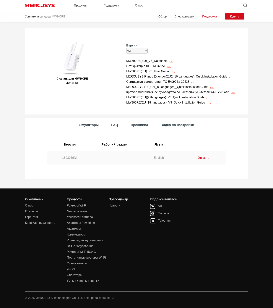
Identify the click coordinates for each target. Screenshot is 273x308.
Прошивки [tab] (139, 125)
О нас (29, 205)
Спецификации (184, 16)
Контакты (31, 211)
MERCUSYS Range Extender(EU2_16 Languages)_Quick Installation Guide (176, 76)
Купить (234, 16)
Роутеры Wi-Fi (77, 205)
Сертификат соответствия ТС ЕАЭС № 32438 (157, 81)
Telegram (164, 220)
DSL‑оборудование (80, 246)
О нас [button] (139, 5)
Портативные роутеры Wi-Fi (86, 257)
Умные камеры (77, 263)
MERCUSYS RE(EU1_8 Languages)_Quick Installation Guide (167, 86)
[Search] (245, 5)
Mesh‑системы (77, 211)
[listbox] (137, 51)
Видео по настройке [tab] (177, 125)
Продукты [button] (80, 5)
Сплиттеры (74, 275)
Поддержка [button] (111, 5)
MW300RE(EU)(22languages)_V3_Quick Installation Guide (165, 97)
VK (160, 206)
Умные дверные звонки (83, 280)
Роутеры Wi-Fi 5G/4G (81, 251)
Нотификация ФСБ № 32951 (145, 66)
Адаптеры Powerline (81, 222)
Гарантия (31, 217)
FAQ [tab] (114, 125)
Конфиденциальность (40, 222)
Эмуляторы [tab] (89, 125)
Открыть (203, 157)
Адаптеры (74, 228)
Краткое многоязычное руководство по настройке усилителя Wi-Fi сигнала (177, 92)
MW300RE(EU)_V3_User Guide (147, 71)
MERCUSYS (40, 5)
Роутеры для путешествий (85, 240)
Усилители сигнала (37, 16)
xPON (71, 269)
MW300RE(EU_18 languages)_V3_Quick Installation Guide (165, 102)
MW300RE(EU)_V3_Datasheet (147, 60)
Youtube (163, 213)
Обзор (162, 16)
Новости (114, 205)
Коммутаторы (76, 234)
